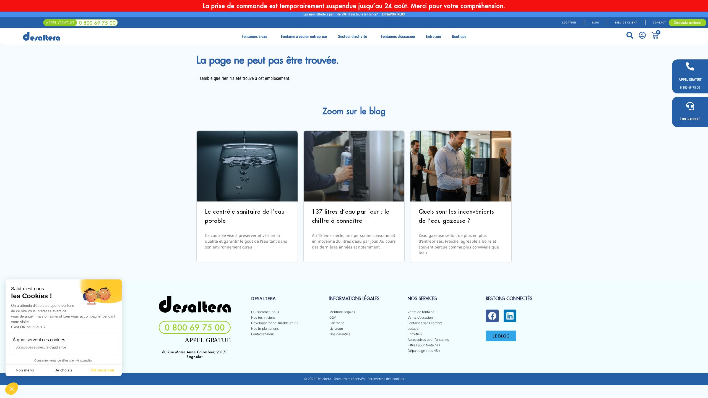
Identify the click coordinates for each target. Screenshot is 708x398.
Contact (659, 22)
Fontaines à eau (254, 36)
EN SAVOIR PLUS (393, 14)
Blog (595, 22)
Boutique (459, 36)
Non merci (25, 370)
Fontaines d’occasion (398, 36)
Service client (626, 22)
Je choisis (63, 370)
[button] (11, 388)
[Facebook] (492, 316)
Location (569, 22)
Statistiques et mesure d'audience (40, 347)
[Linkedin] (510, 316)
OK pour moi (102, 370)
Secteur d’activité (352, 36)
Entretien (433, 36)
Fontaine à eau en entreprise (304, 36)
